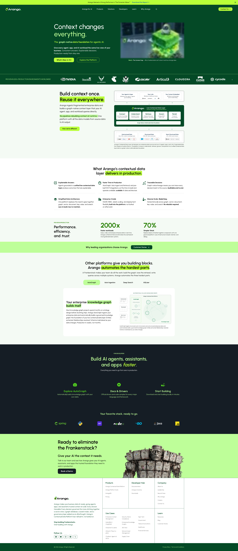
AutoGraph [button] (91, 282)
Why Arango (145, 9)
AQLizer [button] (146, 282)
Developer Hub (138, 483)
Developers (123, 9)
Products (100, 9)
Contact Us (224, 9)
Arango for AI (87, 9)
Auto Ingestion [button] (109, 282)
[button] (235, 2)
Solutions (111, 9)
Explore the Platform (88, 60)
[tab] (91, 282)
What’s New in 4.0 (64, 60)
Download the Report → (140, 2)
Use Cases (110, 513)
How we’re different (69, 129)
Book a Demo (67, 471)
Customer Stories (140, 247)
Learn (134, 9)
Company (162, 483)
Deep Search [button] (128, 282)
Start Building (163, 391)
